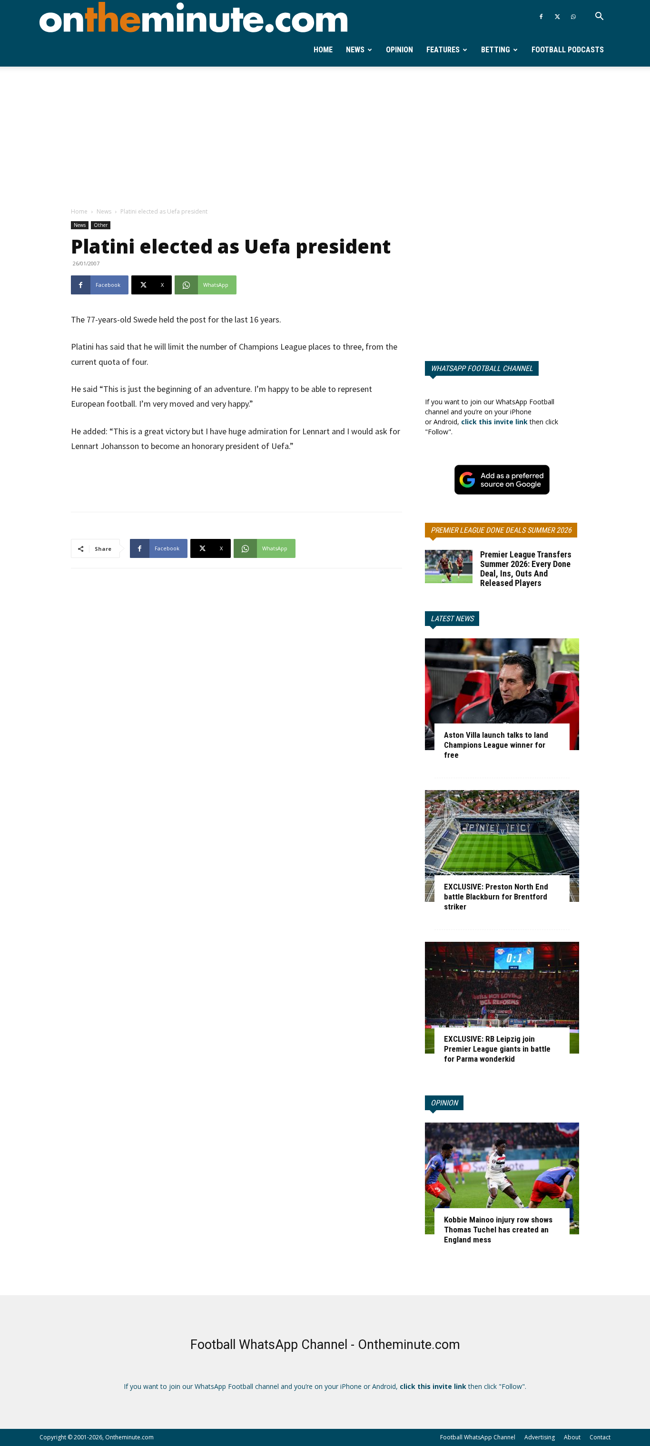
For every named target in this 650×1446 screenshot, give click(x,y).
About (572, 1437)
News (355, 49)
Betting (495, 49)
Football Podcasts (568, 49)
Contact (600, 1437)
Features (443, 49)
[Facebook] (541, 16)
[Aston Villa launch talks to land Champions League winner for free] (502, 694)
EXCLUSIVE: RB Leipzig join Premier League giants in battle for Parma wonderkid (497, 1049)
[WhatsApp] (573, 16)
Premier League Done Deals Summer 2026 (501, 530)
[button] (599, 17)
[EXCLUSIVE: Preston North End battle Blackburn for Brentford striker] (502, 846)
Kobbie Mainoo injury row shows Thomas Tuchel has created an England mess (498, 1229)
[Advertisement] (325, 137)
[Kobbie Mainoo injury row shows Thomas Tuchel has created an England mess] (502, 1178)
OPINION (444, 1102)
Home (323, 49)
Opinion (399, 49)
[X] (557, 16)
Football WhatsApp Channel (477, 1437)
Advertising (539, 1437)
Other (101, 225)
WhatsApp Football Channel (482, 368)
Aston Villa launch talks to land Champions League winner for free (496, 745)
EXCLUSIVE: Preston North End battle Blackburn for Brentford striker (496, 896)
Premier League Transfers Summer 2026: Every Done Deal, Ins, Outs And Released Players (525, 568)
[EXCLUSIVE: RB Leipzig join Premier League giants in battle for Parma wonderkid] (502, 998)
